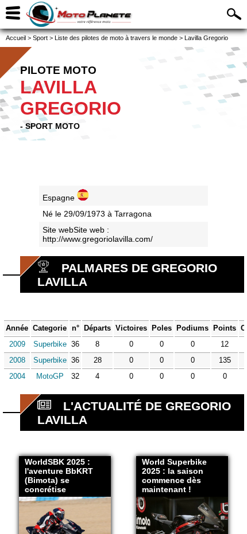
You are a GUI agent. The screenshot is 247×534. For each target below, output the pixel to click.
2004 (17, 376)
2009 (17, 344)
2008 (17, 360)
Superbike (50, 344)
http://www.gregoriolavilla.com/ (98, 239)
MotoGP (50, 376)
